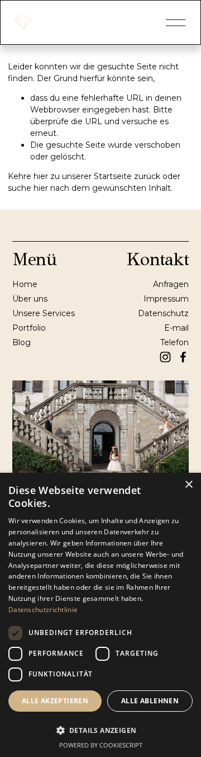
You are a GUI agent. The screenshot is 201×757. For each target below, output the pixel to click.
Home (24, 284)
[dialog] (100, 615)
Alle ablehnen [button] (150, 701)
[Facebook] (183, 357)
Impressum (166, 299)
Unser (23, 313)
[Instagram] (165, 357)
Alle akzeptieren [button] (55, 701)
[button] (100, 729)
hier (41, 176)
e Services (55, 313)
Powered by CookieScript (100, 745)
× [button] (188, 485)
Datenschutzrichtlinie (43, 609)
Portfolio (29, 328)
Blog (21, 342)
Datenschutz (163, 313)
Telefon (174, 342)
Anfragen (171, 284)
